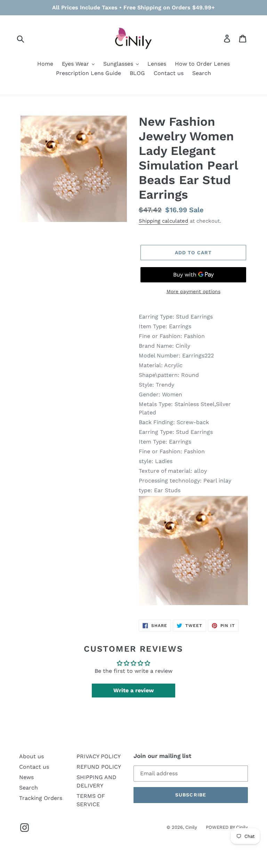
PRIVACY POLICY (98, 756)
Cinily (191, 827)
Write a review (133, 690)
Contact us (34, 766)
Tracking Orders (40, 798)
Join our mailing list (162, 755)
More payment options (193, 291)
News (26, 777)
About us (31, 756)
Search (28, 787)
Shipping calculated (163, 221)
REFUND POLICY (98, 766)
